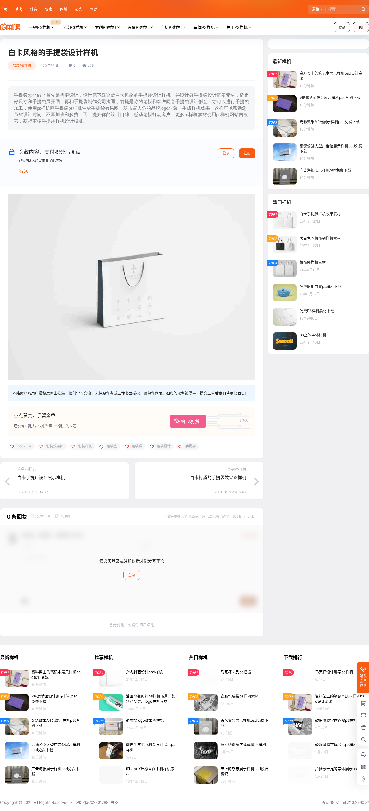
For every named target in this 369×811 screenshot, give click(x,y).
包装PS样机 (72, 27)
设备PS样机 (138, 27)
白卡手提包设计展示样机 (41, 477)
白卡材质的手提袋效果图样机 (218, 477)
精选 (33, 9)
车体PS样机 (204, 27)
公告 (78, 9)
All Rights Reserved (51, 802)
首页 (3, 9)
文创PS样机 (105, 27)
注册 (247, 153)
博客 (18, 9)
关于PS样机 (237, 27)
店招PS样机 (171, 27)
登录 (341, 27)
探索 (48, 9)
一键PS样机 (44, 25)
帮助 (93, 9)
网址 (63, 9)
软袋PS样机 (22, 65)
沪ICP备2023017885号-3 (96, 802)
